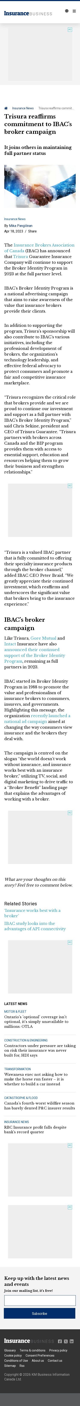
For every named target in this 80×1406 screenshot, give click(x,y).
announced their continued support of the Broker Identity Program (34, 655)
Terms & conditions (32, 1350)
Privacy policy (58, 1350)
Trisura (20, 256)
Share (32, 231)
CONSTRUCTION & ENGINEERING (26, 1040)
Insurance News (23, 108)
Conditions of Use (16, 1360)
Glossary (10, 1350)
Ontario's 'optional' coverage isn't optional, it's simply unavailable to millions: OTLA (36, 1022)
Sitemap (10, 1365)
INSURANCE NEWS (16, 1122)
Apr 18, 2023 (13, 231)
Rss (22, 1365)
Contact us (55, 1360)
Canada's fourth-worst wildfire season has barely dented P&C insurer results (39, 1105)
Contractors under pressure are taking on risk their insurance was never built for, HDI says (40, 1050)
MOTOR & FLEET (15, 1011)
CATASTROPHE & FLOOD (21, 1098)
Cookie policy (13, 1355)
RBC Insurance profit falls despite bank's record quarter (35, 1129)
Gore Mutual (43, 638)
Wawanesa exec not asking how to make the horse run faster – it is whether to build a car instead (36, 1079)
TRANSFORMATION (17, 1069)
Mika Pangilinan (20, 226)
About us (38, 1360)
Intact (10, 644)
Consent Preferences (40, 1355)
